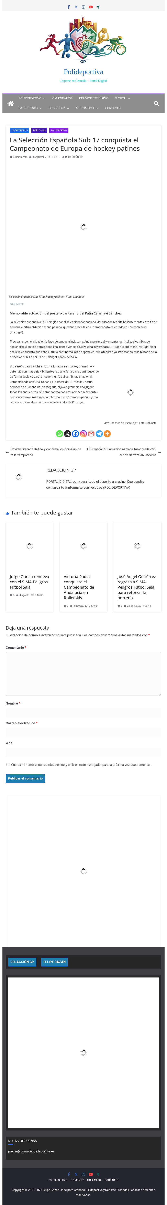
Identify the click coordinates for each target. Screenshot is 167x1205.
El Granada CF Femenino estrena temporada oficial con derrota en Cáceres (121, 452)
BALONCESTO (28, 108)
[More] (107, 433)
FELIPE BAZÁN (54, 962)
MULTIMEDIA (85, 108)
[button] (43, 98)
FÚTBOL (120, 98)
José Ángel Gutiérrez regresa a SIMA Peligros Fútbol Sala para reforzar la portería (137, 587)
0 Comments (20, 157)
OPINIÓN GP (57, 108)
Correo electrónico (21, 723)
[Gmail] (91, 433)
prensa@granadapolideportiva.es (31, 1151)
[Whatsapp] (59, 433)
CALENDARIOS (62, 98)
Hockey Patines (19, 130)
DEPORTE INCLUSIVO (93, 98)
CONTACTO (113, 108)
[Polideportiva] (10, 103)
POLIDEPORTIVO (30, 98)
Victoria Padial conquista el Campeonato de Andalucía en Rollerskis (79, 587)
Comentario (16, 648)
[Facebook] (75, 433)
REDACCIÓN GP (73, 157)
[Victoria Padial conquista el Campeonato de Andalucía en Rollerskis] (83, 525)
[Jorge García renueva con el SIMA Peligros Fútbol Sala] (29, 525)
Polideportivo (59, 130)
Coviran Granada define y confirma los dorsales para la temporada (46, 452)
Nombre (13, 703)
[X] (67, 433)
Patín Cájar (39, 130)
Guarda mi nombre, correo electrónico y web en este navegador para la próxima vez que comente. (80, 765)
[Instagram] (83, 433)
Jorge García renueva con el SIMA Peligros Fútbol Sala (29, 582)
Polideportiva (83, 72)
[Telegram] (99, 433)
